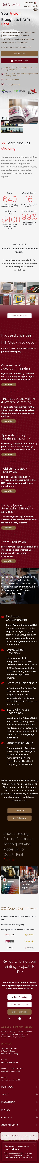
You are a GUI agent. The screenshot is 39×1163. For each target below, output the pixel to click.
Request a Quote (21, 60)
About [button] (3, 1136)
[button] (35, 9)
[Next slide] (34, 880)
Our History (19, 810)
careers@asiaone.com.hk (10, 1080)
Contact (6, 1117)
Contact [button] (35, 1136)
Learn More (9, 384)
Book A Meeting (29, 6)
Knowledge (8, 1102)
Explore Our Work (19, 1012)
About (4, 1094)
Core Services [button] (16, 1136)
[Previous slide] (4, 880)
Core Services (9, 1125)
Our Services (19, 53)
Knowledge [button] (29, 1136)
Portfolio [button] (8, 1136)
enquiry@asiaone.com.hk (10, 1071)
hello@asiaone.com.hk (9, 1062)
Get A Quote (28, 3)
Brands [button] (23, 1136)
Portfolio (7, 1086)
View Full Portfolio (19, 315)
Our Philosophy (19, 818)
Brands (5, 1109)
